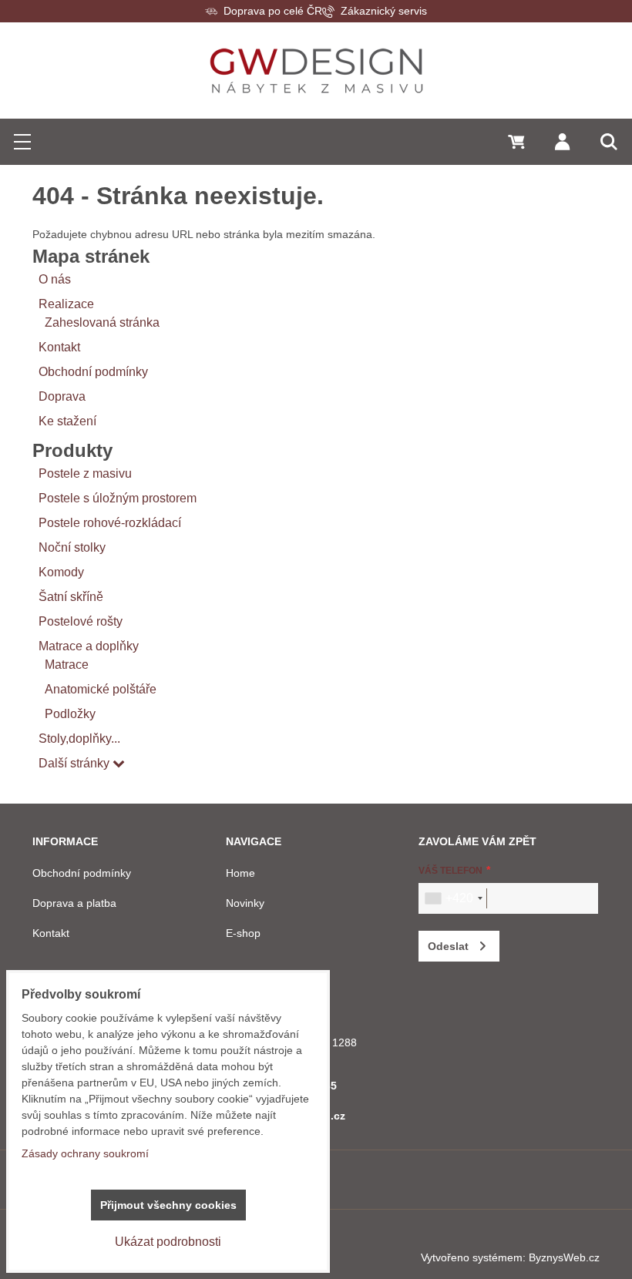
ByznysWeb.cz (564, 1257)
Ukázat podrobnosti (168, 1241)
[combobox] (453, 898)
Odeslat (448, 946)
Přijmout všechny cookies (168, 1205)
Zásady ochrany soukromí (85, 1153)
